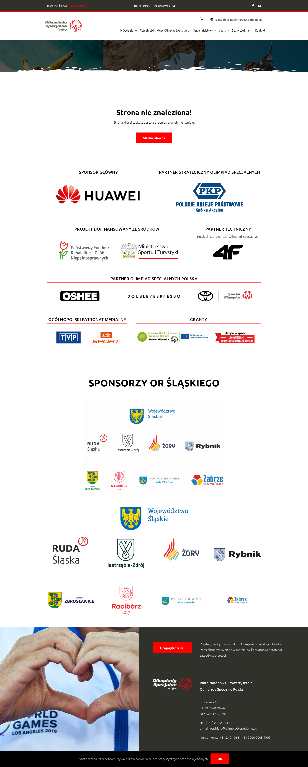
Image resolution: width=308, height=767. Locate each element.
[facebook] (253, 5)
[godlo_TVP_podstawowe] (68, 333)
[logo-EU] (172, 333)
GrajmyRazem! (78, 6)
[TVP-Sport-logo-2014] (106, 333)
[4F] (228, 244)
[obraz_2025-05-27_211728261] (237, 550)
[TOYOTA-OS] (224, 292)
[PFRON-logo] (84, 243)
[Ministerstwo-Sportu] (149, 244)
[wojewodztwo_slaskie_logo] (154, 506)
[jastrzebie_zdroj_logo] (126, 538)
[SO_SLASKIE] (63, 19)
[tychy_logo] (182, 593)
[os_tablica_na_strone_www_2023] (154, 402)
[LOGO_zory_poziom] (182, 538)
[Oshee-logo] (79, 292)
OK (220, 759)
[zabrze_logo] (237, 594)
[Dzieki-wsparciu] (235, 333)
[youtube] (259, 5)
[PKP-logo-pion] (209, 182)
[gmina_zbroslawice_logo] (70, 589)
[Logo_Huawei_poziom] (98, 182)
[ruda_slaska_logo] (70, 538)
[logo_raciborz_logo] (126, 578)
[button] (174, 5)
